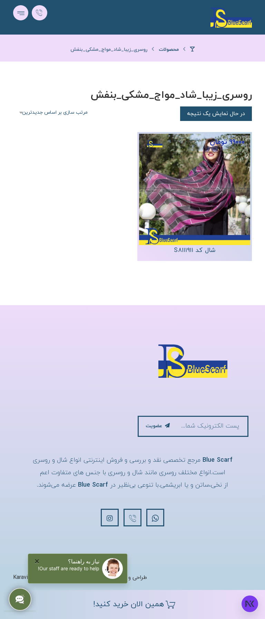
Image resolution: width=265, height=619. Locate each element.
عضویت (154, 426)
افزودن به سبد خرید (191, 216)
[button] (20, 12)
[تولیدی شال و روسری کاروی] (231, 17)
